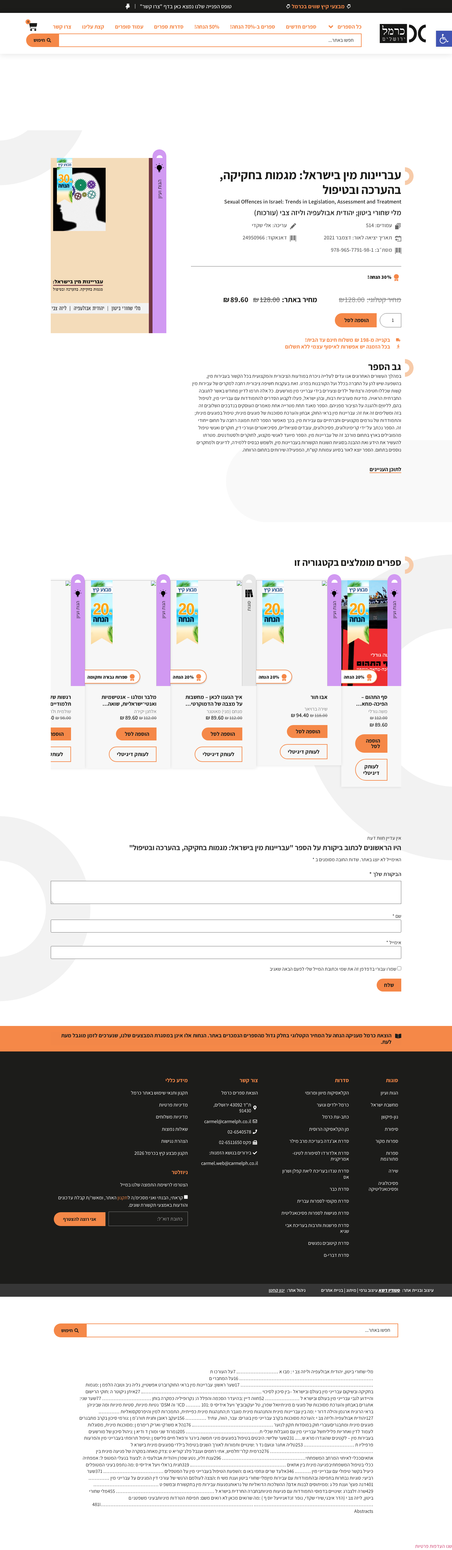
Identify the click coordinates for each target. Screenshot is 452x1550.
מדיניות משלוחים (172, 1117)
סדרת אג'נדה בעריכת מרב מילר (319, 1141)
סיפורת (391, 1129)
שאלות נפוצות (175, 1129)
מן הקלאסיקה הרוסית (329, 1129)
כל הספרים (350, 26)
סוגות (249, 606)
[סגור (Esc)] (7, 7)
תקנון (122, 1197)
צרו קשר (62, 26)
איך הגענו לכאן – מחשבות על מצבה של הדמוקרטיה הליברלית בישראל (213, 703)
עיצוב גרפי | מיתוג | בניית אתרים (360, 1290)
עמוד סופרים (129, 26)
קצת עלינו (93, 26)
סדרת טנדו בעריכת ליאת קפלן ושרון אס (315, 1174)
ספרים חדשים (301, 26)
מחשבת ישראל (384, 1105)
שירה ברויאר (315, 709)
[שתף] (20, 7)
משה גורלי (377, 711)
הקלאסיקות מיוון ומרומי (327, 1093)
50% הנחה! (206, 26)
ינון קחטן (277, 1290)
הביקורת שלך (385, 874)
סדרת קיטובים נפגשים (328, 1243)
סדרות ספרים (169, 26)
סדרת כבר (339, 1189)
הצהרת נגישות (174, 1141)
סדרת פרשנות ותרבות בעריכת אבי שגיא (317, 1228)
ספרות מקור (386, 1141)
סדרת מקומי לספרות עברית (323, 1201)
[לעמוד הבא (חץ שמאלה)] (441, 775)
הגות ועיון (159, 189)
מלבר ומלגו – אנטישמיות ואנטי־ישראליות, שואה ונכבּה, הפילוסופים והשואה (128, 703)
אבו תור (319, 696)
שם (396, 916)
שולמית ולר (60, 711)
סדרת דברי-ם (336, 1255)
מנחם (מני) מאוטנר (224, 711)
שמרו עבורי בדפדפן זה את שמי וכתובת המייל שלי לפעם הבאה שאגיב (333, 969)
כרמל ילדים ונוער (333, 1105)
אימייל (393, 942)
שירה (393, 1171)
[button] (444, 39)
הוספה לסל (356, 320)
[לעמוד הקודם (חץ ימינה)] (11, 775)
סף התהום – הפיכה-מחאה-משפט (372, 703)
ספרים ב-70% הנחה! (252, 26)
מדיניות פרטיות (173, 1105)
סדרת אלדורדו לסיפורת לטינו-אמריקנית (320, 1156)
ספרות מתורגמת (389, 1156)
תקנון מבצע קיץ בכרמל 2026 (161, 1153)
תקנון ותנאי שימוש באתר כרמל (159, 1093)
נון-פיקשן (389, 1117)
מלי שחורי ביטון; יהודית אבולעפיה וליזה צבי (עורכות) (327, 212)
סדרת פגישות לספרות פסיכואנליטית (315, 1213)
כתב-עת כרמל (335, 1117)
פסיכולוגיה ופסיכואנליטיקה (383, 1186)
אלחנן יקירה (145, 711)
